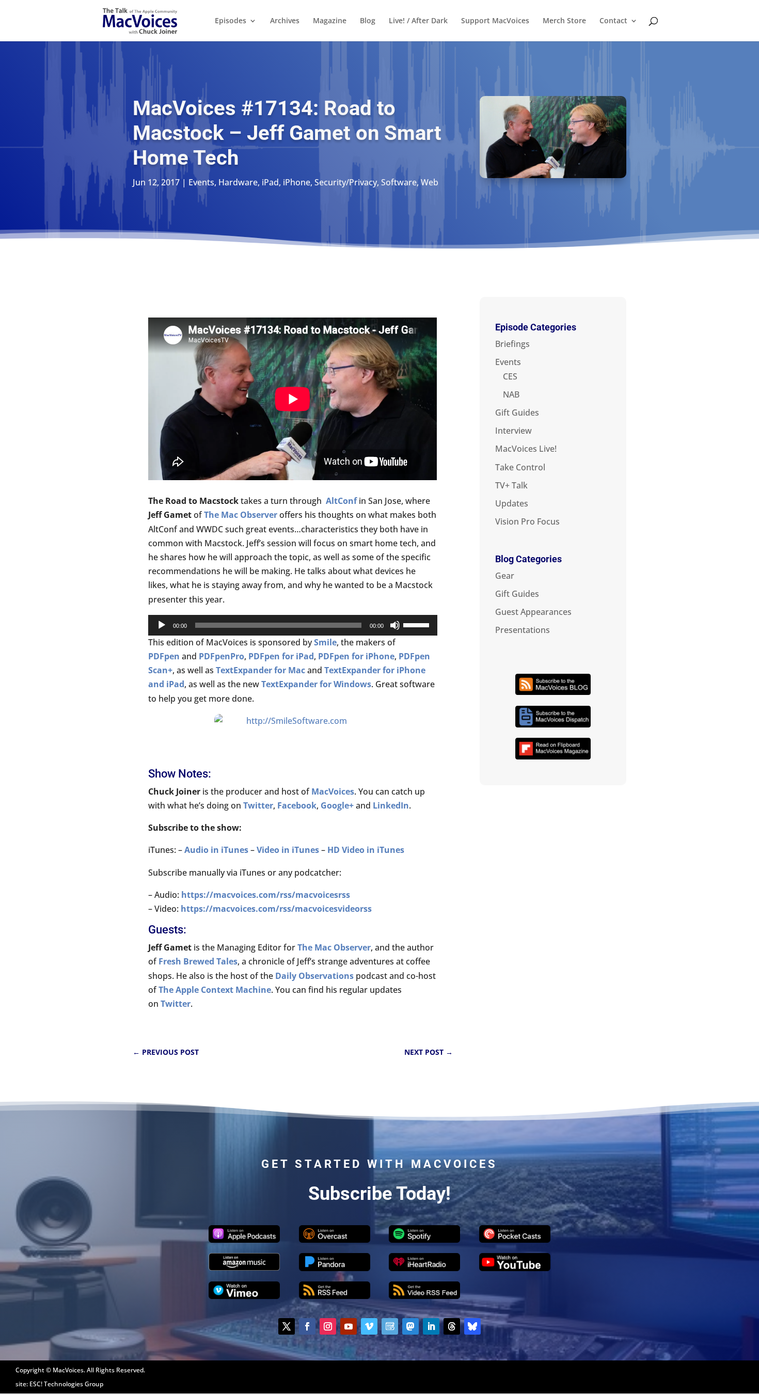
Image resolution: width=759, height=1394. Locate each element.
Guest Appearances (533, 611)
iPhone (296, 182)
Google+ (337, 805)
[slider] (417, 624)
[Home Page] (140, 19)
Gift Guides (517, 412)
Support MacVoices (495, 21)
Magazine (329, 21)
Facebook (297, 805)
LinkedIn (391, 805)
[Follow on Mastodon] (410, 1326)
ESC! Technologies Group (66, 1384)
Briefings (512, 344)
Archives (284, 21)
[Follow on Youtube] (348, 1326)
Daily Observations (314, 975)
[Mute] (395, 625)
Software (399, 182)
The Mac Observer (239, 514)
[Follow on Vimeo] (369, 1326)
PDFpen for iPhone (356, 656)
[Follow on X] (286, 1326)
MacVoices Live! (526, 448)
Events (201, 182)
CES (510, 376)
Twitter (176, 1003)
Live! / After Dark (418, 21)
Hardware (238, 182)
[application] (292, 625)
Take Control (520, 467)
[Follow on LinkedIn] (431, 1326)
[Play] (161, 625)
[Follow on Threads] (452, 1326)
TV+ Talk (511, 485)
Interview (513, 430)
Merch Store (564, 21)
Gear (504, 575)
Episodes (230, 21)
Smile (325, 642)
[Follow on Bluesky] (472, 1326)
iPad (270, 182)
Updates (511, 503)
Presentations (522, 630)
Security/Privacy (345, 182)
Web (429, 182)
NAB (511, 394)
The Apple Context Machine (215, 989)
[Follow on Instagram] (328, 1326)
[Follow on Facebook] (307, 1326)
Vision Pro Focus (527, 521)
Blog (367, 21)
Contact (613, 21)
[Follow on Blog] (390, 1326)
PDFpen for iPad (281, 656)
